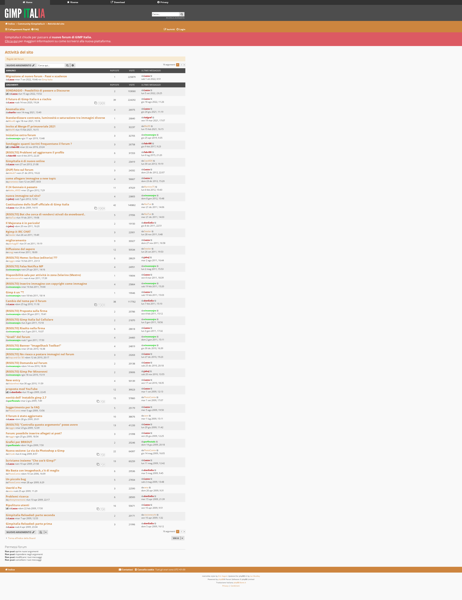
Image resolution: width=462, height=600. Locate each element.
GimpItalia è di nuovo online (25, 161)
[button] (184, 64)
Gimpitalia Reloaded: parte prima (29, 523)
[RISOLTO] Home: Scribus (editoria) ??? (31, 257)
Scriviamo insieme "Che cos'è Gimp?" (31, 460)
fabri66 (15, 147)
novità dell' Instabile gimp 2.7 (26, 397)
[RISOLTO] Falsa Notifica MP (24, 266)
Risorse (74, 2)
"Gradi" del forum (18, 337)
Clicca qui (11, 41)
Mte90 (11, 129)
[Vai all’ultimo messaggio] (151, 75)
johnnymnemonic (17, 499)
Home (28, 2)
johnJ (11, 199)
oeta (10, 491)
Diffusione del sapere (20, 249)
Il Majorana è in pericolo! (23, 223)
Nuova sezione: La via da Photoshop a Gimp (35, 450)
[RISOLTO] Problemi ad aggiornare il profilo (35, 152)
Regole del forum (15, 58)
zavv (146, 415)
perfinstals (14, 400)
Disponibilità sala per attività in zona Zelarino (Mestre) (43, 275)
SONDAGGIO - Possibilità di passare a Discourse (38, 90)
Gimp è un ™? (15, 292)
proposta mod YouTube (22, 389)
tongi (10, 252)
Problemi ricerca (17, 496)
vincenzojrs (14, 138)
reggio (11, 260)
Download (119, 2)
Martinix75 (149, 186)
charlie (12, 112)
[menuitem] (35, 29)
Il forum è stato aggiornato (24, 416)
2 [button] (181, 65)
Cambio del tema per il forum (26, 301)
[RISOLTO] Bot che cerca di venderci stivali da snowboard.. (45, 214)
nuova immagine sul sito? (23, 195)
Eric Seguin (223, 576)
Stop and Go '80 (16, 357)
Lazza (11, 79)
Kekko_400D (14, 190)
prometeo (13, 181)
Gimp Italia (47, 79)
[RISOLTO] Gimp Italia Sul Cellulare (29, 319)
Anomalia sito (15, 109)
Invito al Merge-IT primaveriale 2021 (31, 126)
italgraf (148, 117)
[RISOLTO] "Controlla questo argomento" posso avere (42, 424)
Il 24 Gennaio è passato (21, 187)
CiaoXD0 (148, 160)
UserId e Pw (14, 488)
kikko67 (12, 173)
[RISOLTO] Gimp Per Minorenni (26, 371)
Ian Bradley (255, 576)
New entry (13, 380)
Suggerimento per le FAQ (23, 407)
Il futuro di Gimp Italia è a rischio (28, 99)
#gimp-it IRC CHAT (18, 231)
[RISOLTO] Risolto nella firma (25, 328)
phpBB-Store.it (240, 582)
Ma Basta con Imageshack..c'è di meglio (32, 470)
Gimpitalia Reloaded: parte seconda (30, 515)
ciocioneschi (150, 514)
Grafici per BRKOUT (19, 442)
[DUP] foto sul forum (19, 169)
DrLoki (11, 453)
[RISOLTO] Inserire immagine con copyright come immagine (46, 283)
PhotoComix (150, 397)
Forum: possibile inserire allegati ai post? (34, 433)
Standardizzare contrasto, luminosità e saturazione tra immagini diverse (55, 117)
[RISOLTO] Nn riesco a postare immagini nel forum (40, 354)
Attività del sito (19, 52)
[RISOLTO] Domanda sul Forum (26, 363)
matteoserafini (15, 278)
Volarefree (13, 383)
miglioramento (16, 240)
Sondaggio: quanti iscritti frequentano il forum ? (39, 143)
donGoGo (149, 222)
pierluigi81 (13, 243)
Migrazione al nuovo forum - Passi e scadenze (36, 76)
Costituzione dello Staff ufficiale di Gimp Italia (37, 204)
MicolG (11, 121)
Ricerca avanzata (175, 17)
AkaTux (147, 204)
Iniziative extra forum (21, 135)
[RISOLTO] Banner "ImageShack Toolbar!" (33, 345)
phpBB (221, 579)
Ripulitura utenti (17, 505)
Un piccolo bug (16, 479)
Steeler (12, 234)
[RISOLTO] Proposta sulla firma (26, 311)
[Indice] (26, 12)
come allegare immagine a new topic (31, 178)
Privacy (164, 2)
